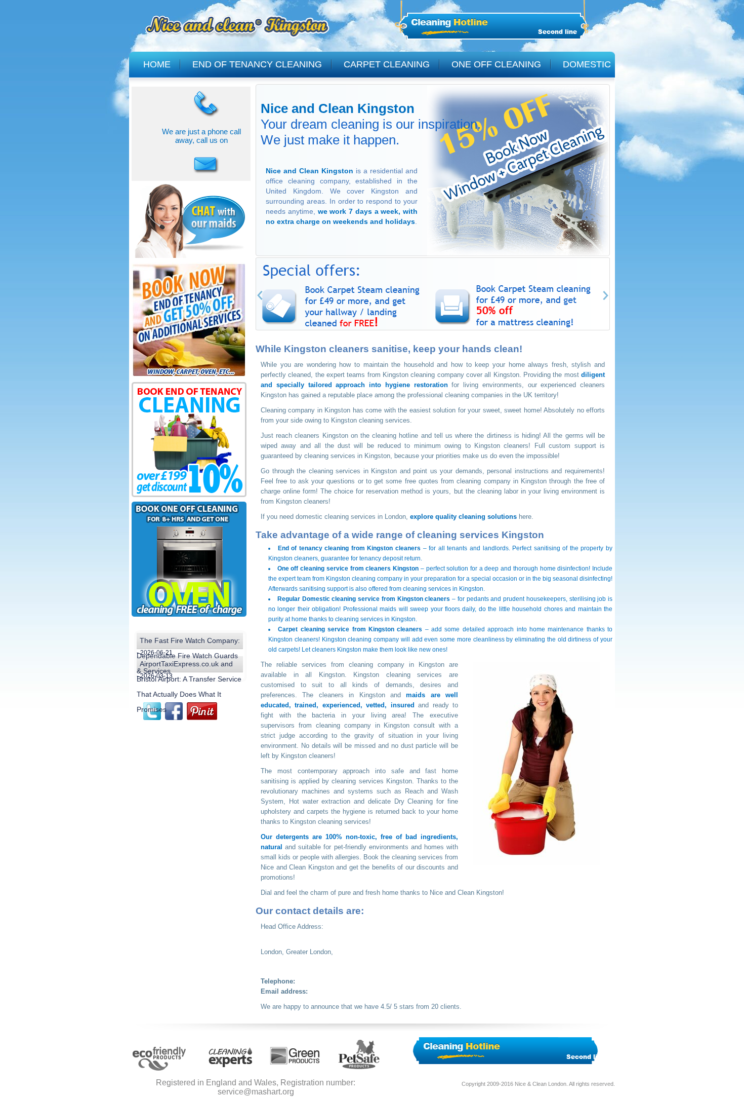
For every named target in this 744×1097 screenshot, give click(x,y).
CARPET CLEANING (387, 64)
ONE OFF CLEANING (496, 64)
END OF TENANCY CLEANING (257, 64)
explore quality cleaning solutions (463, 516)
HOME (157, 64)
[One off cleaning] (189, 617)
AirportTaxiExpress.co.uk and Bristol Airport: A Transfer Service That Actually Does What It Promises (189, 666)
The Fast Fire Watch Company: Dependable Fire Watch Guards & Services (188, 642)
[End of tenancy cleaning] (189, 378)
